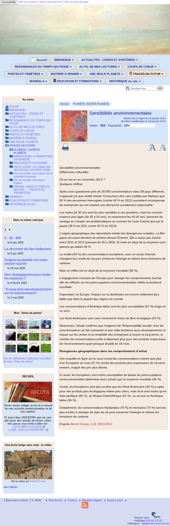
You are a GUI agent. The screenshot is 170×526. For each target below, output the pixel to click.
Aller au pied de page (76, 1)
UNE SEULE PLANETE (106, 74)
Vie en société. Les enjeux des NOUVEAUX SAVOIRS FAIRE (32, 168)
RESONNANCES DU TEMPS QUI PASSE (43, 66)
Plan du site (56, 500)
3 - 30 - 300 (12, 238)
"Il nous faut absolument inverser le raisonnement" (28, 291)
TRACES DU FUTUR (148, 74)
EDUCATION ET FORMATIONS (79, 81)
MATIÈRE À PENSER (66, 74)
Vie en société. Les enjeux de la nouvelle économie (33, 175)
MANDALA (38, 81)
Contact (73, 500)
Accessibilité (9, 2)
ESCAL (150, 520)
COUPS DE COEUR (142, 66)
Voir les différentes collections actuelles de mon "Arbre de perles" (27, 360)
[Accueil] (85, 53)
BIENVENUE (63, 59)
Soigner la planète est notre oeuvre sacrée (25, 261)
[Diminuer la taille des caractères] (162, 149)
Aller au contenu (27, 1)
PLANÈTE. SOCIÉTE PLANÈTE (91, 103)
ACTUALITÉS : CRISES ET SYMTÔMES (109, 59)
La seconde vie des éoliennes (28, 249)
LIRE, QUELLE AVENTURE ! (27, 429)
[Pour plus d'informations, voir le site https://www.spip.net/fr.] (156, 517)
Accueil (41, 59)
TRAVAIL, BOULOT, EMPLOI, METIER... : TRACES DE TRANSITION (32, 189)
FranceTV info (37, 481)
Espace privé (115, 500)
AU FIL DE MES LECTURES (99, 66)
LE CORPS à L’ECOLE (28, 426)
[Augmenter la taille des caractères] (152, 149)
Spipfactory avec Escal (155, 523)
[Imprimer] (65, 149)
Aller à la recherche (51, 1)
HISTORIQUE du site (124, 81)
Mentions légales (92, 500)
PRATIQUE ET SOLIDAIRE (30, 163)
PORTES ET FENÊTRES (25, 74)
